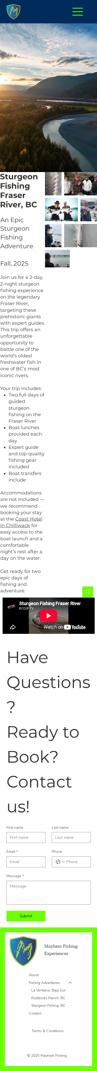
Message (15, 876)
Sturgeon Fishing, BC (48, 1005)
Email (12, 851)
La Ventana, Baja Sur (48, 990)
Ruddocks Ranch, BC (48, 998)
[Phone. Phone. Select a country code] (60, 862)
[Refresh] (87, 591)
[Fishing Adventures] (70, 983)
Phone (57, 851)
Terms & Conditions (48, 1031)
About (34, 975)
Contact (35, 1013)
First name (14, 827)
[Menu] (77, 11)
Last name (60, 827)
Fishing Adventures (44, 982)
